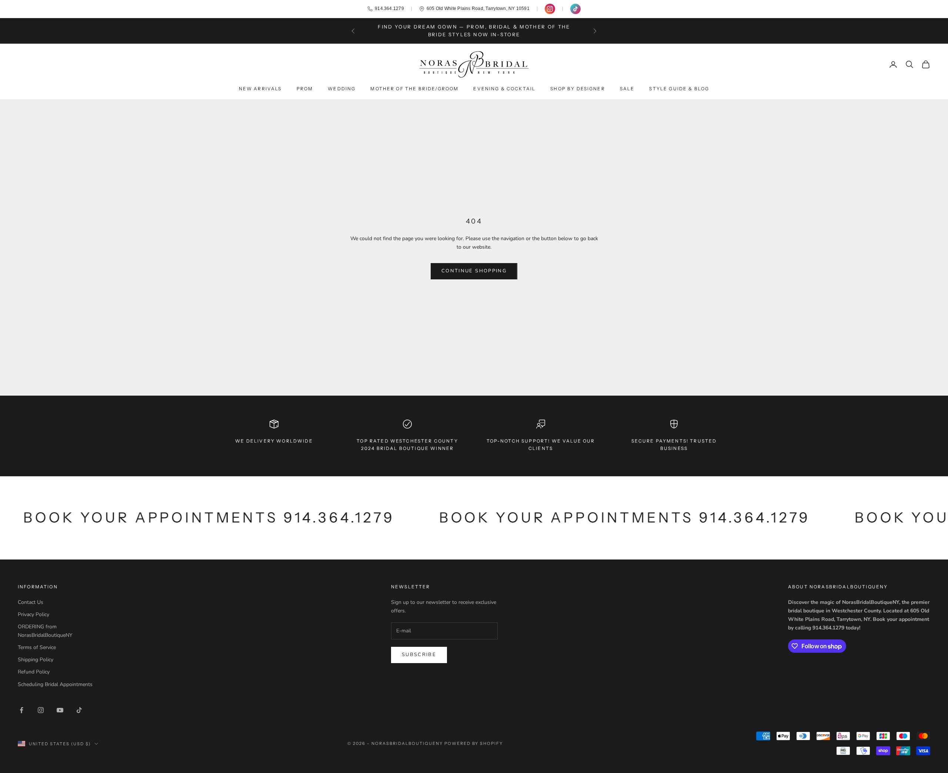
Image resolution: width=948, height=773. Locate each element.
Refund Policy (34, 671)
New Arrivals (260, 88)
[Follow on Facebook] (21, 710)
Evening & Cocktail (504, 88)
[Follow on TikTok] (79, 710)
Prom (305, 88)
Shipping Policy (35, 659)
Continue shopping (474, 271)
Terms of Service (37, 647)
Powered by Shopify (473, 743)
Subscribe (419, 654)
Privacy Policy (33, 614)
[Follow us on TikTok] (575, 9)
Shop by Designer (577, 88)
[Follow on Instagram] (40, 710)
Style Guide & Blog (679, 88)
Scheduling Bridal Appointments (55, 684)
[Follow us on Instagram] (550, 9)
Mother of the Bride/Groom (414, 88)
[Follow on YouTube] (60, 710)
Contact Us (30, 602)
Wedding (342, 88)
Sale (627, 88)
